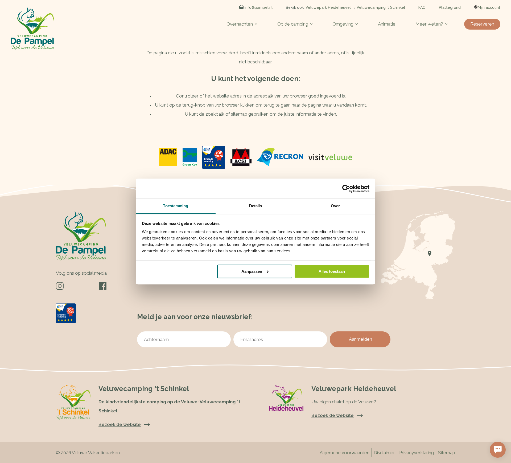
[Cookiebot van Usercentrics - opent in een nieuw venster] (346, 189)
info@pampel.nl (258, 7)
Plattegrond (450, 7)
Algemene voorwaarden (344, 452)
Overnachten (239, 24)
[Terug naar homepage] (32, 29)
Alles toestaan (332, 271)
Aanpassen (251, 271)
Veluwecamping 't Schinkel (381, 7)
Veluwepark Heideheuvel (328, 7)
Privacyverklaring (416, 452)
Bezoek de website (332, 415)
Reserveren (482, 24)
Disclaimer (384, 452)
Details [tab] (255, 206)
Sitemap (446, 452)
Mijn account (489, 7)
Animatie (386, 24)
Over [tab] (335, 206)
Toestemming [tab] (175, 206)
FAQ (422, 7)
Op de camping (292, 24)
